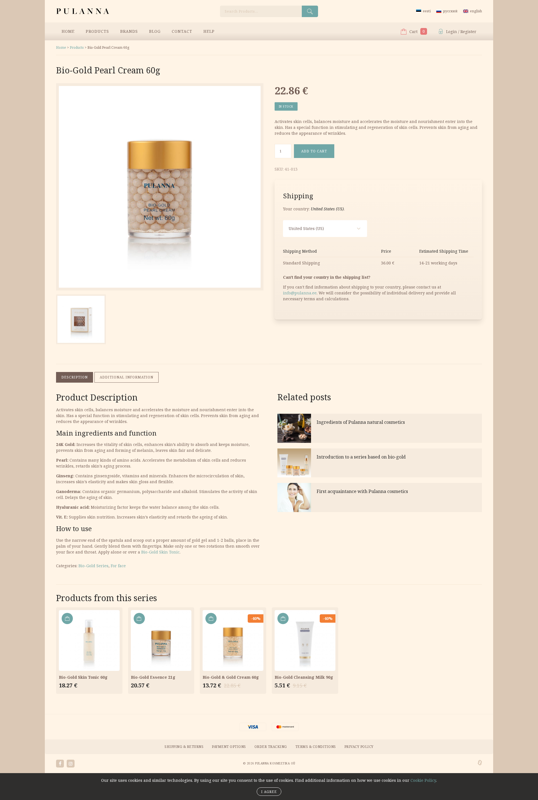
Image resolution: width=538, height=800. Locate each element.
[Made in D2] (480, 763)
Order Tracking (270, 746)
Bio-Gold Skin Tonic (160, 552)
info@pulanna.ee (300, 293)
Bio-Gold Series (93, 565)
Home (68, 31)
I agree (269, 791)
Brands (129, 31)
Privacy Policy (359, 746)
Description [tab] (74, 377)
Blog (155, 31)
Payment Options (229, 746)
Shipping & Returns (183, 746)
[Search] (310, 11)
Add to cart (314, 151)
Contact (182, 31)
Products (97, 31)
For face (118, 565)
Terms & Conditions (315, 746)
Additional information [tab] (126, 377)
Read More (379, 428)
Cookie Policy (423, 780)
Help (209, 31)
